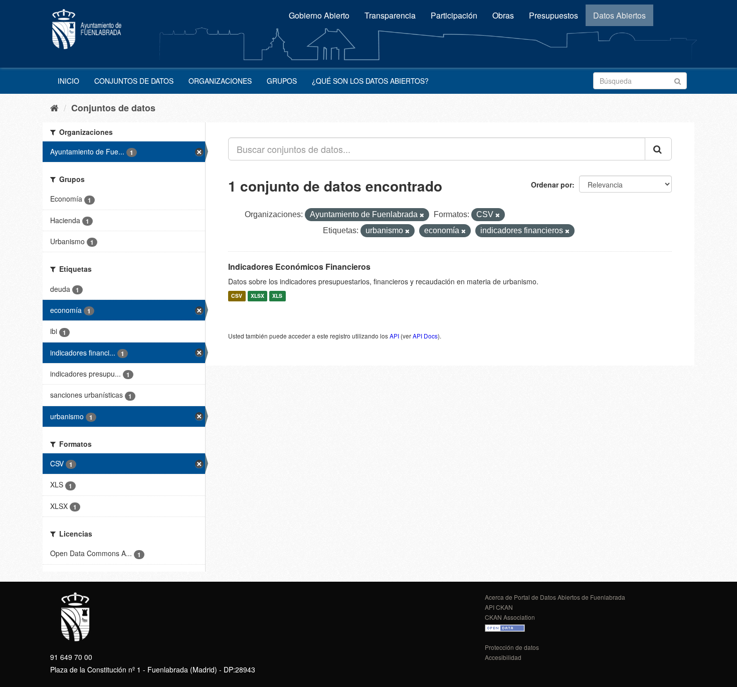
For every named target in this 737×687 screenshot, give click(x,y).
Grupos (282, 81)
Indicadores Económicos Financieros (299, 266)
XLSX (257, 296)
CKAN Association (510, 617)
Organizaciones (220, 81)
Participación (454, 15)
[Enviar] (677, 80)
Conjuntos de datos (133, 81)
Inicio (68, 81)
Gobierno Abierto (319, 15)
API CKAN (499, 607)
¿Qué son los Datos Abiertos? (370, 81)
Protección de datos (512, 647)
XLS (277, 296)
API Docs (425, 335)
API (394, 335)
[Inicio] (54, 107)
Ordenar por (551, 185)
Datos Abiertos (619, 15)
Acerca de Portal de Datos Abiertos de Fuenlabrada (555, 597)
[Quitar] (422, 215)
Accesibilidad (503, 657)
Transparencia (390, 15)
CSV (236, 296)
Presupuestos (553, 15)
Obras (503, 15)
